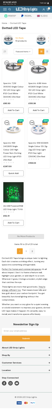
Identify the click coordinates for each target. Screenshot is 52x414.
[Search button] (9, 9)
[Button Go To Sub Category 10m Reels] (41, 40)
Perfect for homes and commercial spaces (21, 269)
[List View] (47, 51)
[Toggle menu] (5, 9)
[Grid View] (41, 51)
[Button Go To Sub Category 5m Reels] (8, 40)
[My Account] (44, 9)
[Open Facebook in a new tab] (4, 383)
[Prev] (20, 251)
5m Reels (19, 38)
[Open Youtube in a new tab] (17, 383)
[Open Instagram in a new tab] (10, 383)
